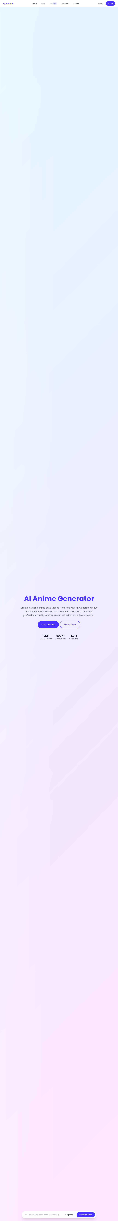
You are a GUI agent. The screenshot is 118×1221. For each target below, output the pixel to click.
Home (34, 3)
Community (65, 3)
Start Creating (48, 624)
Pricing (76, 3)
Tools (43, 3)
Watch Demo (70, 624)
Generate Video (85, 1215)
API (53, 3)
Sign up (110, 3)
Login (100, 3)
